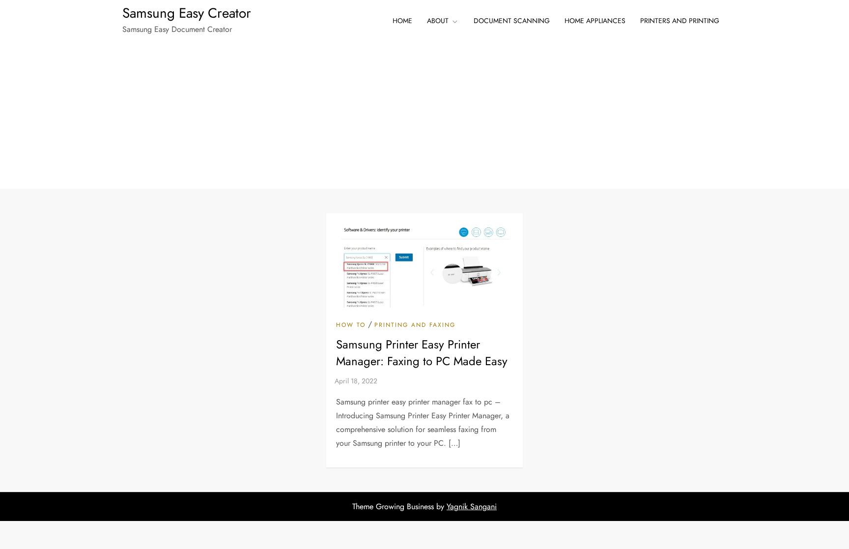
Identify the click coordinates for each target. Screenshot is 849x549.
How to (351, 325)
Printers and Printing (679, 21)
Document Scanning (512, 21)
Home (402, 21)
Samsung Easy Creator (186, 13)
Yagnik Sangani (472, 506)
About (438, 21)
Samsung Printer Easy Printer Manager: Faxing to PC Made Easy (422, 353)
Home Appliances (595, 21)
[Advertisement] (424, 115)
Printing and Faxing (414, 325)
